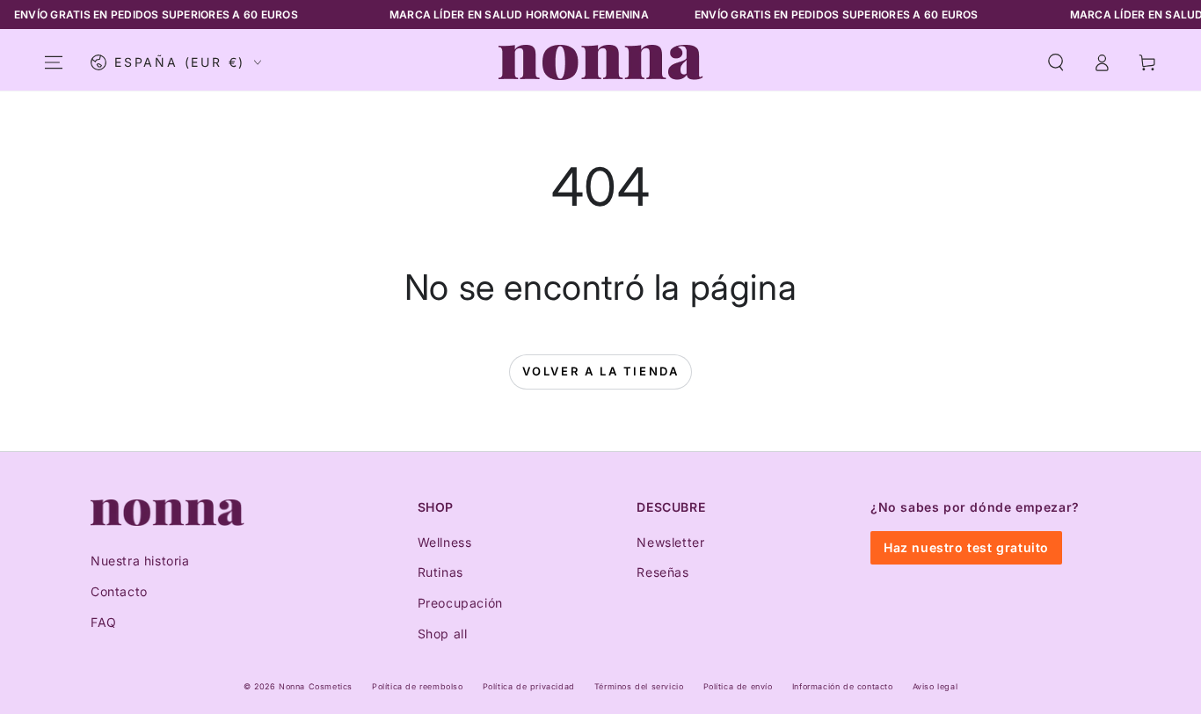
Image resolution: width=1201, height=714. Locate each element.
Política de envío (738, 686)
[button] (1056, 62)
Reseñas (662, 572)
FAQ (104, 622)
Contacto (119, 591)
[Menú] (53, 62)
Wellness (445, 542)
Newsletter (670, 542)
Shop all (443, 633)
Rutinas (440, 572)
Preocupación (460, 602)
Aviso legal (935, 686)
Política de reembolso (417, 686)
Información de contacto (842, 686)
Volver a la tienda (601, 371)
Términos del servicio (639, 686)
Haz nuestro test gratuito (966, 547)
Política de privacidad (529, 686)
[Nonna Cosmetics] (167, 512)
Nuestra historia (140, 560)
